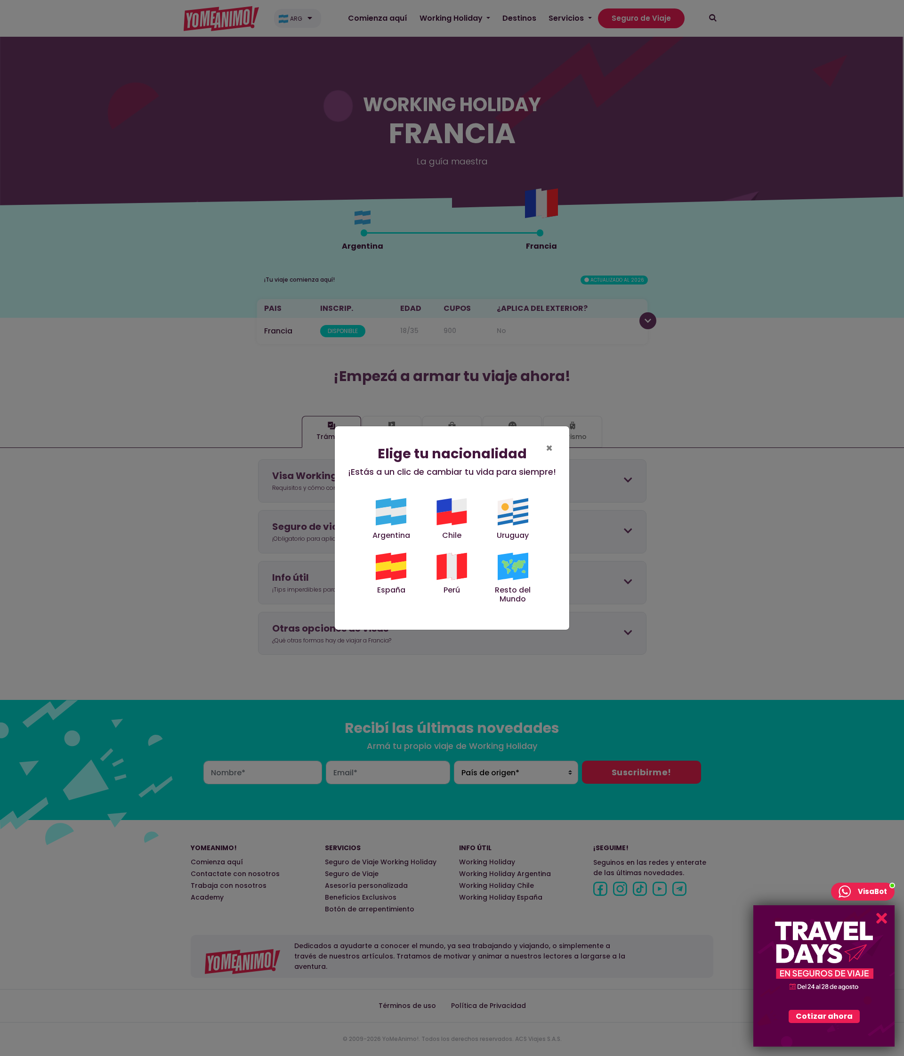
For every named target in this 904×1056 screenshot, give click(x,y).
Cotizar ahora (824, 1016)
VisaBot (872, 891)
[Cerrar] (881, 918)
